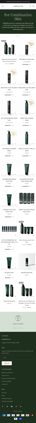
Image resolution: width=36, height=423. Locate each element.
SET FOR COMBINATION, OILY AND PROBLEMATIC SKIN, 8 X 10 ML (9, 242)
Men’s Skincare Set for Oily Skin (26, 241)
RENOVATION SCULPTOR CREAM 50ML (26, 89)
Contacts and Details (7, 401)
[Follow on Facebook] (2, 406)
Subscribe (6, 363)
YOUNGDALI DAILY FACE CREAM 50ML (9, 210)
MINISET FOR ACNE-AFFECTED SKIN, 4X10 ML (27, 210)
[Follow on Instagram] (7, 406)
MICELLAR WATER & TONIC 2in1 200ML (27, 149)
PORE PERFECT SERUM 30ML (26, 59)
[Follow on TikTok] (16, 406)
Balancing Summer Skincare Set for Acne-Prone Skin (9, 60)
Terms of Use (5, 375)
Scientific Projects (7, 398)
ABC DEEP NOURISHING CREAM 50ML (9, 119)
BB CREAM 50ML (9, 272)
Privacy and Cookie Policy (8, 378)
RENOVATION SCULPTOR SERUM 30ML (9, 89)
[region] (18, 320)
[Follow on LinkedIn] (21, 406)
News (3, 395)
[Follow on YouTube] (12, 406)
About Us (4, 392)
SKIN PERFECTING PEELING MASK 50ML (9, 180)
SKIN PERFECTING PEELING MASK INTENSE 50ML (27, 180)
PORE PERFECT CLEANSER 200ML (9, 149)
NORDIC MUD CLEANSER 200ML (26, 119)
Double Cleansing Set (9, 301)
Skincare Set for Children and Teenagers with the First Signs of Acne (27, 303)
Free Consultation (6, 381)
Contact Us (5, 384)
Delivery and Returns (7, 372)
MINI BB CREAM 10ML (27, 272)
